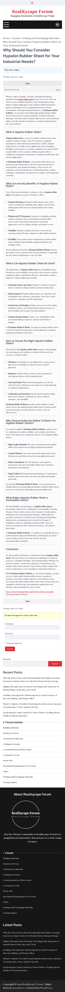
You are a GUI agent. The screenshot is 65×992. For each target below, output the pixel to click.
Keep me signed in (14, 643)
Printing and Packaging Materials (18, 777)
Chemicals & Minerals (13, 738)
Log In (10, 649)
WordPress (46, 987)
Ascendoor (19, 987)
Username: (9, 624)
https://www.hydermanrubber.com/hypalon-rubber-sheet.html (30, 591)
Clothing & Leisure (11, 744)
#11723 (58, 89)
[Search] (57, 24)
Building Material (11, 727)
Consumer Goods (11, 755)
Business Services (11, 733)
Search (7, 659)
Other (5, 771)
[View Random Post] (32, 3)
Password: (9, 633)
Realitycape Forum (32, 11)
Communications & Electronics (17, 749)
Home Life (8, 760)
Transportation (10, 782)
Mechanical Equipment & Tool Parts (19, 766)
